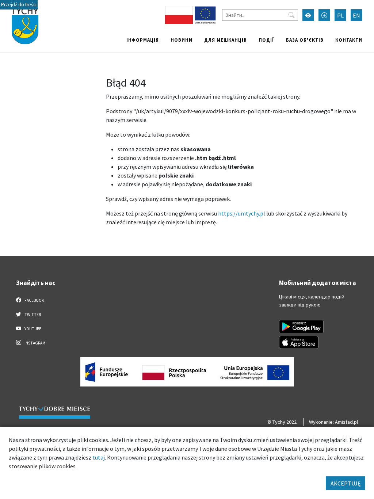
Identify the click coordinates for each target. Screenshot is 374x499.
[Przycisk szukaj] (291, 15)
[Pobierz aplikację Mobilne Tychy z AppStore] (298, 342)
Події (266, 40)
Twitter (32, 314)
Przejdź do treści (19, 4)
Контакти (348, 40)
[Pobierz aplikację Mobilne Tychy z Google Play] (301, 326)
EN (356, 15)
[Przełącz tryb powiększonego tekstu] (324, 15)
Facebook (34, 300)
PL (340, 15)
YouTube (32, 328)
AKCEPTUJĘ (345, 483)
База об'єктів (305, 40)
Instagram (34, 343)
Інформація (142, 40)
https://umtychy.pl (241, 213)
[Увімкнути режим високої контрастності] (308, 15)
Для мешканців (225, 40)
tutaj (98, 457)
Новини (181, 40)
